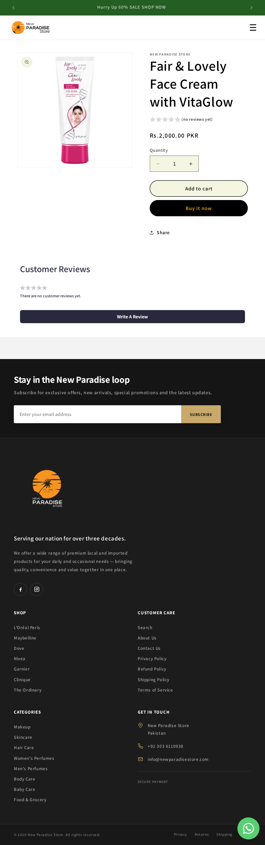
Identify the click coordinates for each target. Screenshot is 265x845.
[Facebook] (20, 589)
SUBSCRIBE (201, 414)
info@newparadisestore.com (178, 759)
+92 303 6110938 (166, 746)
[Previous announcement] (13, 7)
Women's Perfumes (34, 758)
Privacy (180, 834)
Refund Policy (152, 669)
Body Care (24, 779)
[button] (181, 120)
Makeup (22, 727)
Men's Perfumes (31, 769)
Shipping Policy (153, 680)
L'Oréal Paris (27, 627)
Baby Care (24, 789)
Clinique (22, 680)
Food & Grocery (30, 800)
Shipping (224, 834)
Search (145, 627)
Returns (202, 834)
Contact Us (149, 648)
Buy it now (199, 208)
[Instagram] (36, 589)
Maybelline (25, 638)
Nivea (20, 659)
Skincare (23, 737)
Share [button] (163, 232)
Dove (19, 648)
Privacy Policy (152, 659)
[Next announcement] (251, 7)
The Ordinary (27, 690)
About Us (147, 638)
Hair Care (24, 747)
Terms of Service (155, 690)
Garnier (22, 669)
